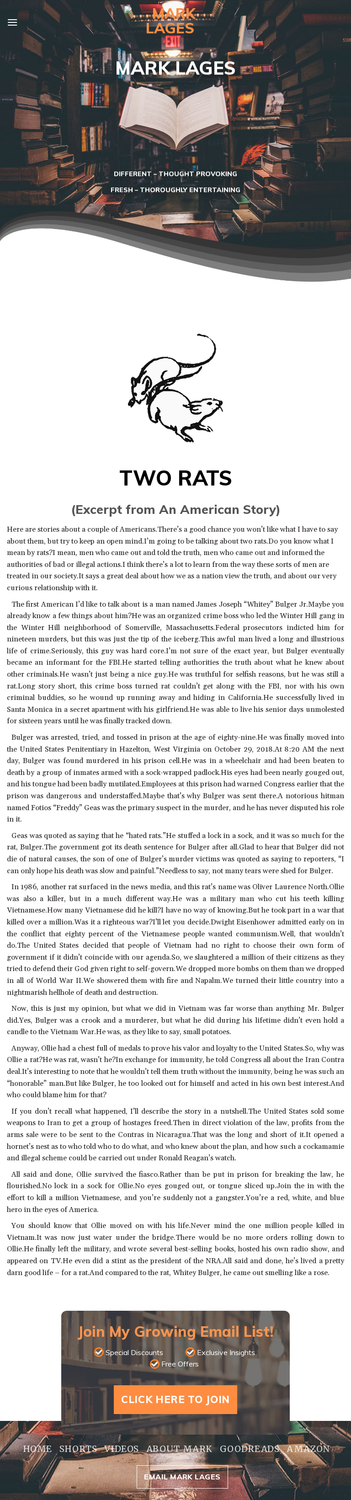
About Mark (179, 1448)
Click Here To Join (175, 1399)
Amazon (308, 1448)
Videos (121, 1448)
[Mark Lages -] (170, 22)
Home (37, 1448)
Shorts (78, 1448)
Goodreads (250, 1448)
